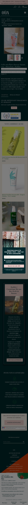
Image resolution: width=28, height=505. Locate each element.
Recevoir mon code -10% (14, 266)
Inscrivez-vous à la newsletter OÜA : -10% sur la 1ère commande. (14, 252)
